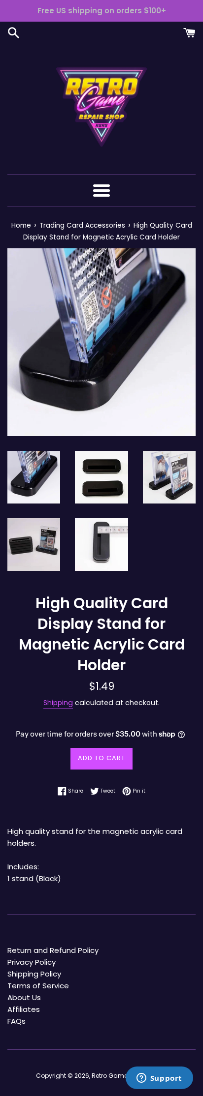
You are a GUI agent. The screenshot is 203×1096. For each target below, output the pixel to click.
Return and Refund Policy (53, 950)
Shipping (58, 703)
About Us (24, 997)
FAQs (16, 1021)
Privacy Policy (31, 962)
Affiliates (23, 1009)
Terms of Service (38, 985)
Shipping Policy (34, 974)
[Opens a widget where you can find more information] (159, 1078)
